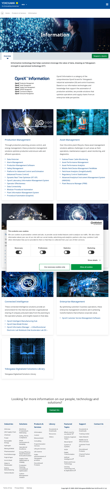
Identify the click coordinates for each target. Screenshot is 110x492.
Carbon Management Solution (23, 475)
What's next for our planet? (69, 433)
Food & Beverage (10, 454)
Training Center (84, 434)
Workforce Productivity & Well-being (23, 431)
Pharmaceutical (9, 451)
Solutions (23, 424)
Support (82, 424)
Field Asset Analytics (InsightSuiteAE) (77, 171)
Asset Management (70, 139)
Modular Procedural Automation (20, 189)
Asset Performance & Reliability (24, 442)
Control (36, 435)
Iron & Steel (8, 460)
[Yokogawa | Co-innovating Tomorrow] (11, 4)
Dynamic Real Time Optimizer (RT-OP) (22, 177)
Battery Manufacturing (9, 469)
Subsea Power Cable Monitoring (75, 159)
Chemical (7, 435)
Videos (51, 437)
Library (52, 424)
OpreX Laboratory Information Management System (28, 180)
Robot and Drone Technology (69, 463)
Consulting (37, 441)
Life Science (38, 452)
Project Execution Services (39, 445)
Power (6, 438)
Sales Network (84, 437)
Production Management (18, 139)
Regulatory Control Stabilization (75, 174)
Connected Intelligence (16, 301)
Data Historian (13, 159)
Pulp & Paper (8, 457)
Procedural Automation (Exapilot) (20, 195)
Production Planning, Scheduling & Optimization (23, 468)
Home (7, 13)
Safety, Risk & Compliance (23, 437)
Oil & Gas (7, 429)
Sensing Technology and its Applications (69, 468)
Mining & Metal (9, 448)
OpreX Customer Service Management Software (81, 318)
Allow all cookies (86, 267)
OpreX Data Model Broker (17, 324)
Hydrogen (7, 446)
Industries (8, 424)
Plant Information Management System (23, 192)
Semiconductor (9, 473)
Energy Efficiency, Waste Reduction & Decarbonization (25, 454)
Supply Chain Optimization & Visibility (24, 460)
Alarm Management (15, 162)
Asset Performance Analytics (73, 165)
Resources (52, 434)
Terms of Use (7, 488)
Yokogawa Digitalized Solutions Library (25, 368)
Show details (93, 260)
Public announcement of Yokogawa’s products (40, 457)
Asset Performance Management (75, 162)
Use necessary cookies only (54, 267)
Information (38, 432)
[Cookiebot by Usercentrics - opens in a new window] (92, 223)
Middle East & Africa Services (84, 441)
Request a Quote (100, 56)
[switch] (43, 252)
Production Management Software (21, 165)
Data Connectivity (14, 186)
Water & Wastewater (8, 464)
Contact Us (54, 410)
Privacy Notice (19, 488)
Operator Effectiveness (16, 183)
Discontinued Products (38, 464)
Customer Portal (84, 444)
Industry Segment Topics (70, 438)
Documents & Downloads (53, 430)
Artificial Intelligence (68, 458)
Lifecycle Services (40, 449)
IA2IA (66, 449)
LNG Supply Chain (10, 432)
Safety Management (15, 168)
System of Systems (67, 446)
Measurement (38, 438)
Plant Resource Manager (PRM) (74, 183)
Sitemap (29, 488)
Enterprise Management (72, 301)
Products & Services (19, 13)
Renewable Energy (8, 442)
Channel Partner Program (84, 455)
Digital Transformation (69, 453)
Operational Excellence (23, 448)
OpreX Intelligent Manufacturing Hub (22, 321)
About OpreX (68, 442)
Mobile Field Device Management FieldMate (79, 168)
